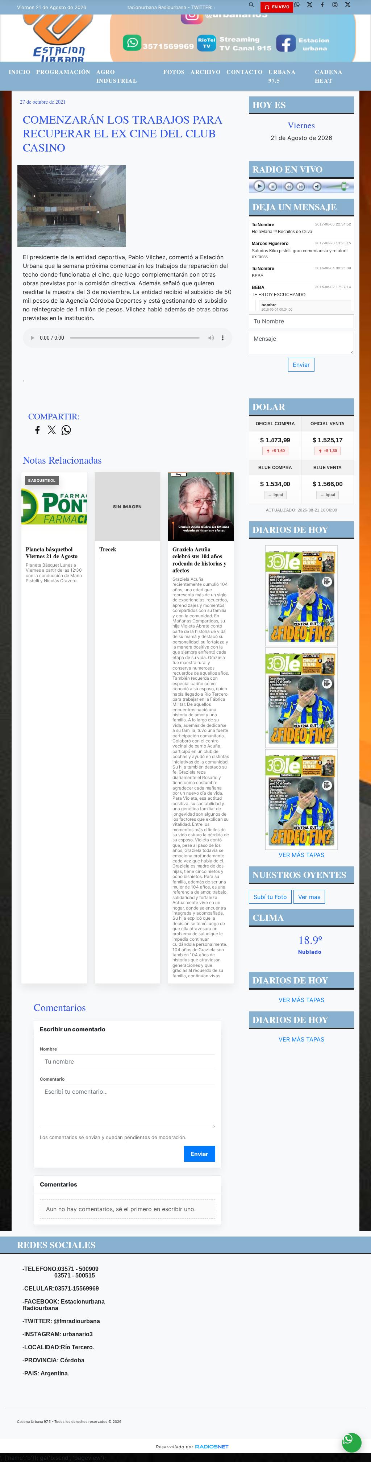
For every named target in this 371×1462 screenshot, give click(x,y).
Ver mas (309, 896)
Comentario (52, 1079)
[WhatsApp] (299, 7)
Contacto (244, 71)
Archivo (206, 71)
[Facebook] (325, 7)
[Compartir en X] (51, 430)
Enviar (199, 1153)
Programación (63, 71)
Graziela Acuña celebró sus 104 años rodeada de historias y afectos (199, 560)
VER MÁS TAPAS (301, 854)
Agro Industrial (116, 75)
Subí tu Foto (270, 896)
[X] (312, 7)
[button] (254, 7)
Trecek (107, 549)
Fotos (174, 71)
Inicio (19, 71)
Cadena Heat (329, 75)
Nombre (48, 1049)
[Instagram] (338, 7)
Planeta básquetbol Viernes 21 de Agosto (52, 553)
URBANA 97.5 (282, 75)
